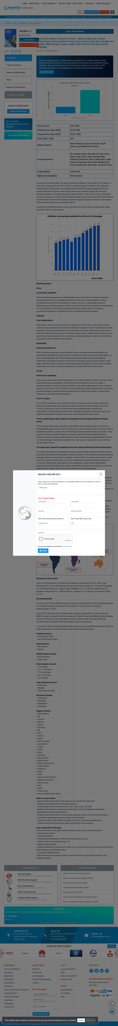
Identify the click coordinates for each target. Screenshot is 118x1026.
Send (44, 551)
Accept (81, 1020)
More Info (90, 1020)
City (72, 523)
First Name (42, 502)
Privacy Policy (67, 546)
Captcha (41, 533)
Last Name (75, 502)
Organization (43, 523)
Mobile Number (76, 511)
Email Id (41, 511)
